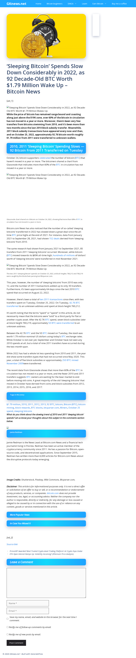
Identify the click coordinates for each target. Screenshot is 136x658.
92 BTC (50, 404)
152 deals (54, 238)
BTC (77, 157)
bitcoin (59, 404)
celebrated (45, 157)
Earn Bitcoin (97, 3)
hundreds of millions (64, 255)
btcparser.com (51, 407)
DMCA (70, 3)
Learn (84, 3)
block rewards (22, 407)
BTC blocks (37, 407)
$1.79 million (13, 404)
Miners (63, 407)
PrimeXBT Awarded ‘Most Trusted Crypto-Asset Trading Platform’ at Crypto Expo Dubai (46, 551)
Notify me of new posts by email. (25, 634)
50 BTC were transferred (61, 322)
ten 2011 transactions (51, 299)
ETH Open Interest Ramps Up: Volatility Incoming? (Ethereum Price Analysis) (42, 554)
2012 (36, 404)
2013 (43, 404)
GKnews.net (16, 3)
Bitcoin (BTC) (70, 404)
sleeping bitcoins (23, 411)
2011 (30, 404)
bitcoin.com (53, 493)
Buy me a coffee (119, 3)
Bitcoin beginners (54, 3)
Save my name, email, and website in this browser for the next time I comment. (43, 619)
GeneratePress (37, 654)
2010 (24, 404)
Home (38, 3)
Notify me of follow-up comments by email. (30, 627)
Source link (12, 544)
